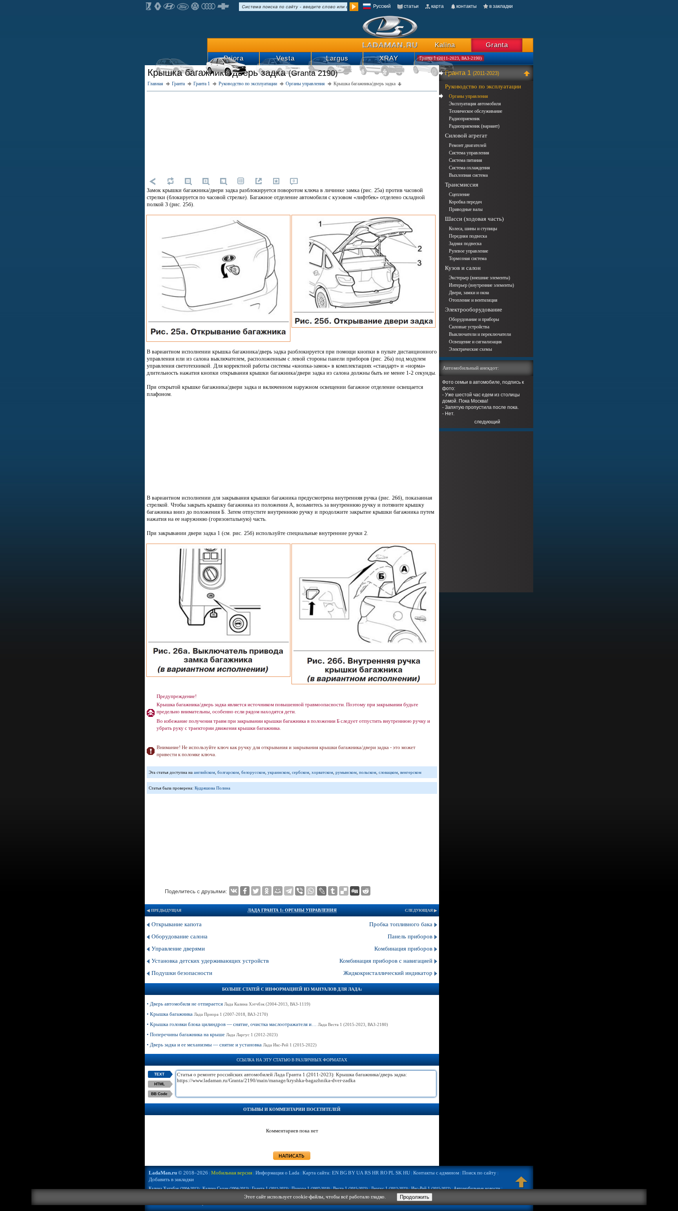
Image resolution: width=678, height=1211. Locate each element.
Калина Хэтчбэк (174, 1188)
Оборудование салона (179, 936)
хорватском (322, 772)
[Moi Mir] (277, 891)
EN (335, 1173)
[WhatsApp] (310, 891)
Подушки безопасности (181, 973)
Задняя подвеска (465, 243)
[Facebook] (245, 891)
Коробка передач (465, 202)
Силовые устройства (469, 327)
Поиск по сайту (479, 1173)
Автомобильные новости (477, 1188)
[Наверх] (521, 1185)
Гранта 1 (472, 73)
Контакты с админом (436, 1173)
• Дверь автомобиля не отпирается (228, 1004)
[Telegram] (288, 891)
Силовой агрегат (466, 135)
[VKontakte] (234, 891)
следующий (487, 422)
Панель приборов (410, 936)
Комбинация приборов (403, 948)
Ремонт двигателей (467, 145)
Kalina (445, 45)
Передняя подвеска (468, 236)
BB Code (159, 1094)
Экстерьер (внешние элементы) (479, 277)
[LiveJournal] (321, 891)
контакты (466, 6)
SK (399, 1173)
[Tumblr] (332, 891)
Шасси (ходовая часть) (474, 219)
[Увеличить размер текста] (205, 181)
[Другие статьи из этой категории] (241, 181)
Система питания (465, 160)
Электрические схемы (470, 349)
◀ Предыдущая (164, 910)
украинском (279, 772)
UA (359, 1173)
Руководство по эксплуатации (483, 86)
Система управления (469, 153)
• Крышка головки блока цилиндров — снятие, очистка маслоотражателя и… (267, 1024)
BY (351, 1173)
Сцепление (459, 194)
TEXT (159, 1074)
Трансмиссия (461, 184)
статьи (411, 6)
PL (391, 1173)
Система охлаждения (469, 167)
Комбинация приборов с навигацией (385, 961)
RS (368, 1173)
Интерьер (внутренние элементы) (481, 285)
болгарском (228, 772)
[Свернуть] (527, 73)
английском (204, 772)
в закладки (501, 6)
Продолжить (414, 1197)
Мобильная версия (231, 1173)
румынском (346, 772)
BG (343, 1173)
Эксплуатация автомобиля (475, 103)
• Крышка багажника (207, 1014)
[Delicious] (343, 891)
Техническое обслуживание (475, 111)
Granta (497, 45)
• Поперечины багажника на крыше (212, 1034)
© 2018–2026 (178, 1173)
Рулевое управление (468, 251)
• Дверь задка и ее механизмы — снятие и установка (232, 1045)
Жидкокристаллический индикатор (387, 973)
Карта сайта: (317, 1173)
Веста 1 (350, 1188)
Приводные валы (466, 209)
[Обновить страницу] (170, 181)
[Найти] (354, 6)
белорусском (253, 772)
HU (406, 1173)
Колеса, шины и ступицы (473, 228)
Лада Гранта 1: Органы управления (292, 910)
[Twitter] (256, 891)
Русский (382, 6)
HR (375, 1173)
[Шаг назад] (153, 181)
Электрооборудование (473, 309)
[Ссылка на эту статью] (258, 181)
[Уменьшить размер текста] (188, 181)
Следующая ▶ (421, 910)
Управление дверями (178, 948)
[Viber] (299, 891)
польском (367, 772)
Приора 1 (311, 1188)
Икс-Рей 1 (430, 1188)
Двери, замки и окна (469, 292)
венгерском (410, 772)
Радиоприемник (464, 118)
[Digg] (354, 891)
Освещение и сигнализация (475, 341)
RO (383, 1173)
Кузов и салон (463, 268)
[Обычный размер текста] (223, 181)
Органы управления (468, 96)
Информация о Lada (277, 1173)
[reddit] (365, 891)
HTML (159, 1084)
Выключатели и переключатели (480, 334)
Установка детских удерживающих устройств (210, 961)
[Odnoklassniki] (267, 891)
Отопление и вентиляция (473, 300)
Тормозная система (468, 258)
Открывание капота (176, 924)
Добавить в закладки (171, 1179)
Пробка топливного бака (400, 924)
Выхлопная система (468, 175)
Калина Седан (225, 1188)
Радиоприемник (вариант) (474, 126)
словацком (388, 772)
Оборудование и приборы (474, 319)
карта (437, 6)
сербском (300, 772)
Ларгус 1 (389, 1188)
